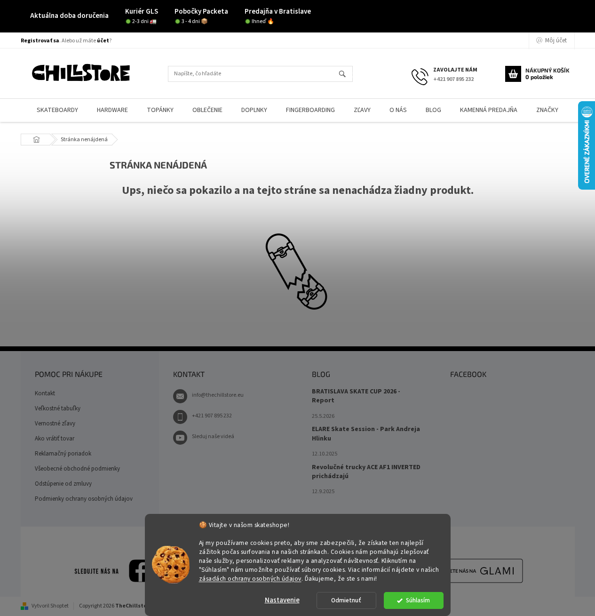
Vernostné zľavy (55, 423)
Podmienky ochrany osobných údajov (84, 499)
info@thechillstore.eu (218, 395)
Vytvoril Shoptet (50, 606)
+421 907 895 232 (212, 416)
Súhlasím (418, 600)
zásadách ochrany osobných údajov (250, 578)
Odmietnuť (346, 600)
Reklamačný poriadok (63, 453)
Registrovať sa (40, 41)
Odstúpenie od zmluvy (63, 484)
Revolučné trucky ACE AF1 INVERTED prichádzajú (366, 472)
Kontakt (45, 393)
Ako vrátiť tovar (54, 438)
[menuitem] (57, 110)
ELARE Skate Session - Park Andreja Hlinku (366, 434)
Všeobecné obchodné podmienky (77, 468)
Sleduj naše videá (213, 436)
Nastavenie (282, 600)
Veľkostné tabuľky (57, 408)
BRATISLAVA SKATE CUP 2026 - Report (356, 396)
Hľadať (346, 75)
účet (103, 41)
